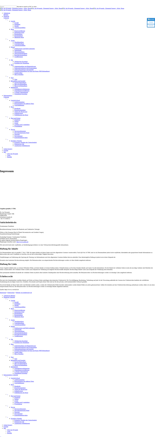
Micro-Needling (18, 354)
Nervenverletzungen (20, 409)
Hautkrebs (17, 397)
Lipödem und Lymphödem (22, 402)
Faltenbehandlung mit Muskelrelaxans (25, 346)
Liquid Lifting (18, 352)
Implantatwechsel (19, 312)
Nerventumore (18, 413)
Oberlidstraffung (19, 321)
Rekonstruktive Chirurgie (11, 375)
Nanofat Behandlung (20, 362)
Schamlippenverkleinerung (22, 368)
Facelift (16, 302)
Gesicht (13, 300)
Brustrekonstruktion (20, 388)
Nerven (13, 407)
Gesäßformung (18, 336)
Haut (12, 344)
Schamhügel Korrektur (20, 373)
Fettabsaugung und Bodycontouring (24, 328)
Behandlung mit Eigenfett (18, 360)
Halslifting (17, 304)
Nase (12, 357)
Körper (13, 326)
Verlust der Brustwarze (20, 389)
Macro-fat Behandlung (20, 365)
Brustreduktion (18, 315)
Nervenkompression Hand (21, 410)
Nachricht (151, 25)
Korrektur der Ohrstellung (21, 342)
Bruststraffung (18, 313)
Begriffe (9, 433)
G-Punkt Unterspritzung (21, 371)
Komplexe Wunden (16, 418)
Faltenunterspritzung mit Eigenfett (24, 349)
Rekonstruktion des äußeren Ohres (24, 381)
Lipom (16, 401)
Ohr (12, 339)
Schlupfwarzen (18, 391)
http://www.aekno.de (22, 242)
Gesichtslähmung (19, 383)
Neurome (17, 412)
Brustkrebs (17, 386)
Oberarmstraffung (19, 331)
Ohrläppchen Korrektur (21, 341)
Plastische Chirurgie (9, 297)
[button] (0, 436)
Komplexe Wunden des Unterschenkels (25, 420)
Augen (13, 320)
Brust (12, 308)
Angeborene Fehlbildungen (22, 423)
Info (5, 428)
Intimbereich (14, 367)
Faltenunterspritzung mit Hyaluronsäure (25, 347)
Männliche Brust (19, 316)
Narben (16, 399)
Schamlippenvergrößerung (21, 370)
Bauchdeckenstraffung (20, 334)
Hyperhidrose (18, 404)
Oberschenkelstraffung (20, 333)
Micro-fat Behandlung (20, 363)
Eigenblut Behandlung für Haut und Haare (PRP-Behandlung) (32, 350)
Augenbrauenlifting (19, 307)
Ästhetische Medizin (9, 295)
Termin (151, 22)
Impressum (3, 292)
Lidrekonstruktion (19, 379)
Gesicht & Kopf (15, 378)
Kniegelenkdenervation (21, 415)
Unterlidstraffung (19, 323)
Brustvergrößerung (19, 310)
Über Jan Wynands (12, 430)
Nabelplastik (17, 329)
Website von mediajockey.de (24, 292)
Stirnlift (16, 305)
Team (8, 431)
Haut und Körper (15, 396)
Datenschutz (10, 292)
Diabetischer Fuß (19, 422)
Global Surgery (8, 425)
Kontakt (6, 426)
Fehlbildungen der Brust (21, 392)
